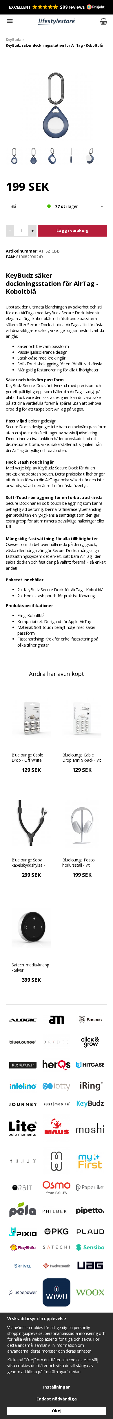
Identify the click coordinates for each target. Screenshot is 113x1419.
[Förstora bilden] (56, 104)
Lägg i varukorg (73, 230)
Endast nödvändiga (57, 1399)
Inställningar (56, 1387)
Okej (56, 1410)
